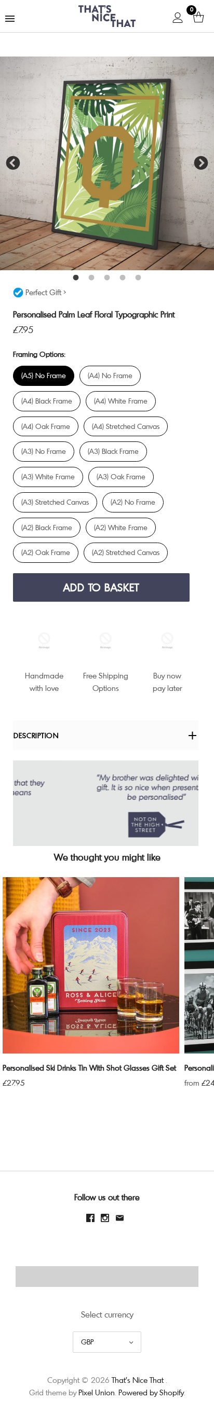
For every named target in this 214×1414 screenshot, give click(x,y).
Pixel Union (96, 1392)
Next (201, 163)
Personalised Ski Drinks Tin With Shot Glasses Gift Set (89, 1067)
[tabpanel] (107, 163)
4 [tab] (122, 278)
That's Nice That (138, 1379)
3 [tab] (107, 278)
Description (36, 735)
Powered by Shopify (151, 1392)
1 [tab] (76, 278)
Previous (13, 163)
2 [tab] (91, 278)
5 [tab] (138, 278)
